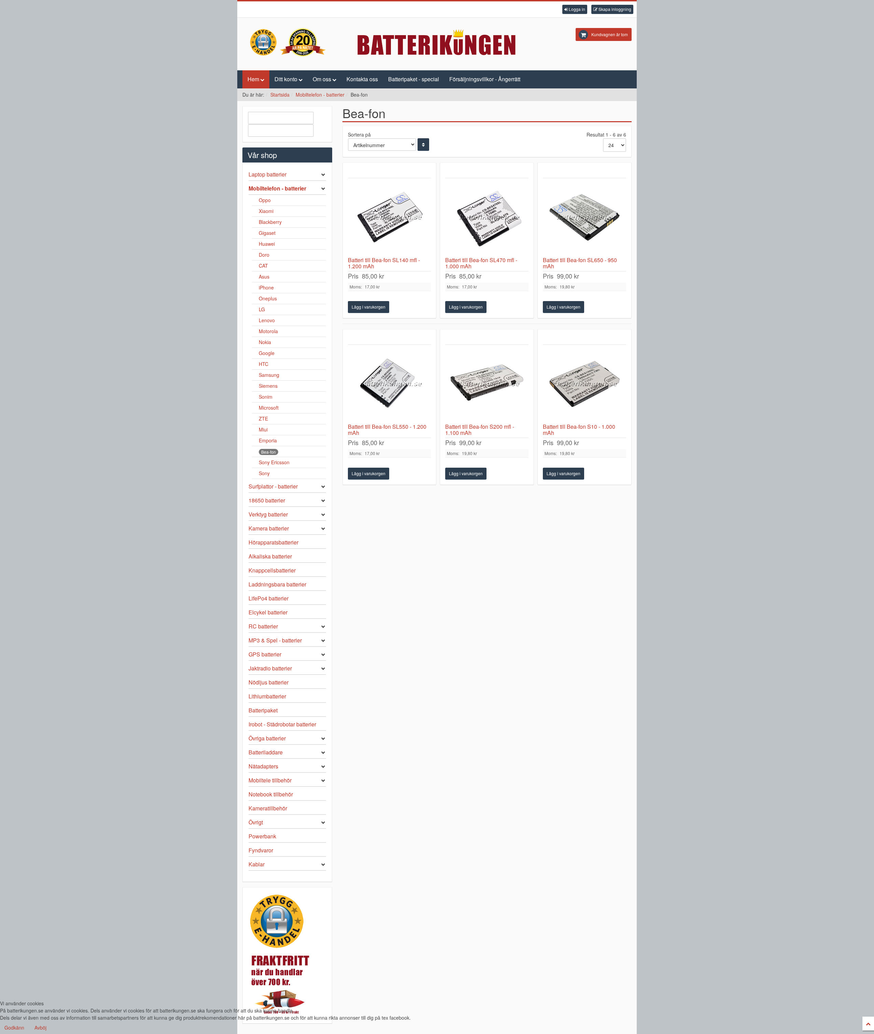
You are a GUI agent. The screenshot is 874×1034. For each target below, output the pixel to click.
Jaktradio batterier (270, 668)
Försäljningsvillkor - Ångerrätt (484, 79)
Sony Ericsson (274, 462)
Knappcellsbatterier (272, 570)
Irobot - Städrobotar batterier (282, 724)
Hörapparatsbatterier (273, 542)
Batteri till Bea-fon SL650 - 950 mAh (580, 263)
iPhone (266, 287)
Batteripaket (263, 710)
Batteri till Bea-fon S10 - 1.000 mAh (579, 430)
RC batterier (263, 626)
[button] (574, 9)
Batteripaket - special (413, 79)
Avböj (40, 1027)
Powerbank (262, 836)
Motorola (268, 331)
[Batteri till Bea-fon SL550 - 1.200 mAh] (389, 384)
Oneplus (268, 298)
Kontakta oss (362, 79)
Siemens (268, 385)
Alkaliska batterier (270, 556)
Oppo (265, 200)
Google (266, 353)
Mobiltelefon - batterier (320, 94)
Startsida (280, 94)
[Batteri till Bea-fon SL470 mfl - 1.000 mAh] (486, 217)
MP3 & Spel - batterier (275, 640)
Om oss (322, 79)
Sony (264, 473)
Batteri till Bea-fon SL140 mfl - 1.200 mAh (384, 263)
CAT (263, 265)
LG (262, 309)
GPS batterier (265, 654)
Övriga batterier (267, 738)
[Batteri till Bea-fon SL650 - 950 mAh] (584, 217)
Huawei (267, 243)
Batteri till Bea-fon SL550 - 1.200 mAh (387, 430)
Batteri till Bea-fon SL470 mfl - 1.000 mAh (481, 263)
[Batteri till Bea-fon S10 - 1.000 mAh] (584, 384)
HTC (263, 363)
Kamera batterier (269, 528)
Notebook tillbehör (271, 794)
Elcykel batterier (268, 612)
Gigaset (267, 232)
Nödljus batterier (268, 682)
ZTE (263, 418)
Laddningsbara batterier (277, 584)
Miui (263, 429)
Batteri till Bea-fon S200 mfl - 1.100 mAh (479, 430)
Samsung (269, 374)
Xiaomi (266, 211)
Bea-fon (268, 452)
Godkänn (14, 1027)
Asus (264, 276)
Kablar (257, 864)
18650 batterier (267, 500)
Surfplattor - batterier (273, 486)
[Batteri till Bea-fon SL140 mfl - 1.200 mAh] (389, 217)
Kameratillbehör (268, 808)
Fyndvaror (261, 850)
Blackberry (270, 221)
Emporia (268, 440)
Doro (264, 254)
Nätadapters (263, 766)
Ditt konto (285, 79)
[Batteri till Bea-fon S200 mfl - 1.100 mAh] (486, 384)
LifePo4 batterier (268, 598)
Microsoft (269, 407)
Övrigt (256, 822)
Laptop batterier (267, 174)
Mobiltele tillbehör (270, 780)
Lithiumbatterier (267, 696)
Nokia (265, 342)
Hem (253, 79)
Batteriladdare (266, 752)
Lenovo (267, 320)
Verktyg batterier (268, 514)
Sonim (265, 396)
